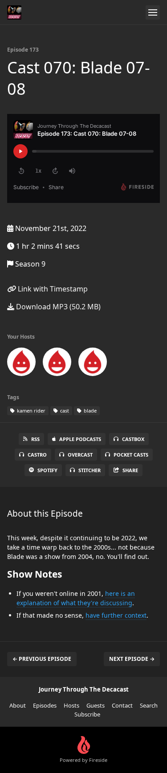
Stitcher (89, 470)
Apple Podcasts (80, 439)
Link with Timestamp (52, 289)
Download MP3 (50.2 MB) (57, 307)
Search (149, 705)
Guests (95, 705)
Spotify (47, 470)
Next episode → (132, 659)
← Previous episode (41, 659)
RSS (35, 439)
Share (130, 470)
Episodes (45, 705)
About (17, 705)
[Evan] (92, 364)
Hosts (71, 705)
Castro (37, 454)
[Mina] (21, 364)
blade (89, 410)
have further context (116, 615)
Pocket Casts (131, 454)
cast (64, 410)
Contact (122, 705)
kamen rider (30, 410)
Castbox (133, 439)
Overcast (80, 454)
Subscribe (87, 714)
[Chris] (57, 364)
